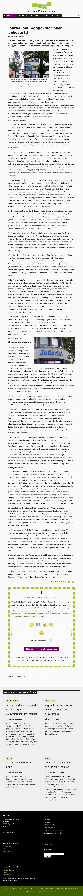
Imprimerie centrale (36, 674)
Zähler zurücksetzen (59, 660)
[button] (78, 15)
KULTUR (58, 15)
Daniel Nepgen (24, 674)
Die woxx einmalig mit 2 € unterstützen (41, 649)
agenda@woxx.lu (56, 833)
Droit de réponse (8, 870)
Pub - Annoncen (8, 849)
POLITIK (21, 15)
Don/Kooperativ (8, 851)
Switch (48, 641)
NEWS (53, 701)
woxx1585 (23, 676)
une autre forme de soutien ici (25, 617)
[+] (16, 747)
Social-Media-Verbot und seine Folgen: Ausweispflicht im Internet (21, 709)
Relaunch (45, 127)
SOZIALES (29, 15)
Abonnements (7, 847)
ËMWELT (38, 15)
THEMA (15, 701)
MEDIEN (9, 701)
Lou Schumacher (50, 772)
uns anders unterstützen (33, 608)
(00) (49, 825)
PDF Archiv (48, 844)
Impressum (6, 872)
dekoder (70, 662)
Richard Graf (12, 36)
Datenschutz (7, 875)
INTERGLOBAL (48, 15)
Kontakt (47, 819)
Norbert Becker (55, 674)
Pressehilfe (64, 674)
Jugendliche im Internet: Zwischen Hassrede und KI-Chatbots (59, 709)
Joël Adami (10, 719)
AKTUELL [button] (10, 15)
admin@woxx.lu (49, 827)
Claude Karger (13, 674)
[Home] (4, 15)
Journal (46, 674)
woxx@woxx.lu (57, 831)
